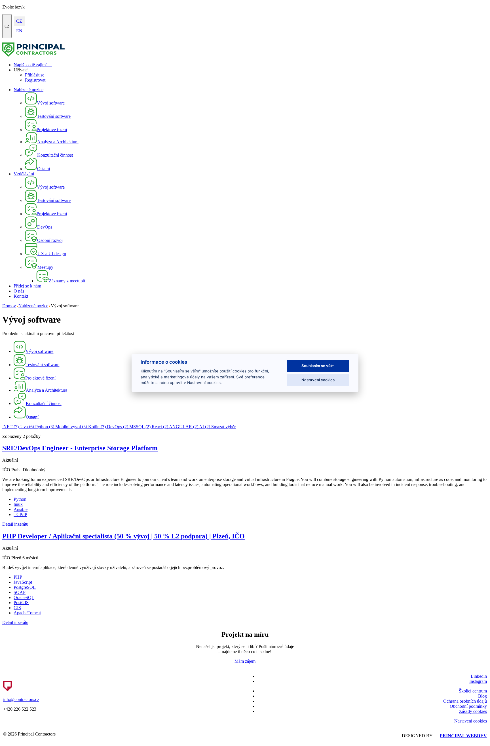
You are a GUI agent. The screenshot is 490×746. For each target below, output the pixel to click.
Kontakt (21, 296)
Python (44, 426)
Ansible (21, 509)
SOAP (20, 592)
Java (27, 426)
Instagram (478, 681)
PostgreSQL (25, 587)
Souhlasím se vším (318, 365)
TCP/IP (20, 514)
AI (204, 426)
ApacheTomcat (27, 612)
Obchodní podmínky (468, 706)
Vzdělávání (24, 173)
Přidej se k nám (27, 286)
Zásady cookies (473, 711)
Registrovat (35, 80)
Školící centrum (473, 691)
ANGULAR (183, 426)
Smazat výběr (223, 426)
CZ (7, 26)
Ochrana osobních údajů (465, 701)
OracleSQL (24, 597)
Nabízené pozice (28, 89)
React (160, 426)
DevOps (117, 426)
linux (18, 504)
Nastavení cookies (470, 721)
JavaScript (23, 582)
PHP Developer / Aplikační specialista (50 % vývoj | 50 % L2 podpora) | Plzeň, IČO (123, 536)
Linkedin (479, 676)
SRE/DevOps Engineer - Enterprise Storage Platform (80, 448)
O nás (19, 291)
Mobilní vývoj (71, 426)
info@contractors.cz (21, 699)
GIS (17, 607)
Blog (482, 696)
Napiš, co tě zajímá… (33, 64)
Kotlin (97, 426)
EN (19, 30)
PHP (18, 577)
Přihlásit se (34, 75)
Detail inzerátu (15, 524)
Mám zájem (245, 661)
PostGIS (21, 602)
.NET (10, 426)
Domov (9, 305)
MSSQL (140, 426)
